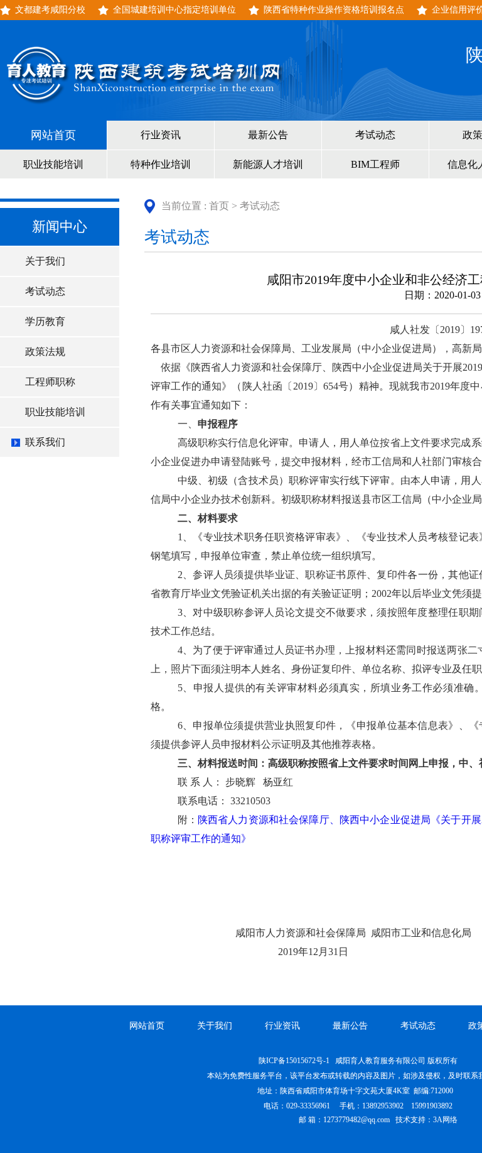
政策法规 (45, 351)
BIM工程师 (375, 164)
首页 (219, 205)
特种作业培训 (161, 164)
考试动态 (375, 134)
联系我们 (45, 442)
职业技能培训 (53, 164)
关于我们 (45, 261)
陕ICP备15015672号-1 (295, 1060)
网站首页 (53, 135)
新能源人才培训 (268, 164)
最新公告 (268, 134)
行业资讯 (161, 134)
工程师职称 (50, 381)
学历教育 (45, 321)
